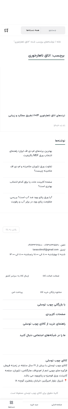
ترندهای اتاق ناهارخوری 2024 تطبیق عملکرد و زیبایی (36, 115)
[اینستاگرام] (45, 343)
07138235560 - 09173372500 (43, 245)
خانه (59, 42)
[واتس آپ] (62, 344)
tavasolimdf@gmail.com (46, 249)
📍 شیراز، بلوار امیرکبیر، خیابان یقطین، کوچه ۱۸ (41, 380)
